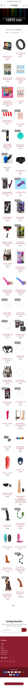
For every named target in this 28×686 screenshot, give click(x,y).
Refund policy (4, 653)
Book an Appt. (4, 650)
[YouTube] (14, 661)
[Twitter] (2, 661)
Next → (14, 605)
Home (2, 645)
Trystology (15, 669)
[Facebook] (5, 661)
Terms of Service (4, 652)
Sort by (7, 32)
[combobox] (16, 32)
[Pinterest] (8, 661)
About (2, 647)
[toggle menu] (1, 5)
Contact (2, 648)
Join (24, 629)
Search (2, 643)
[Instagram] (11, 661)
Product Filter (15, 683)
